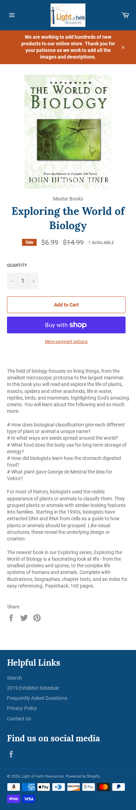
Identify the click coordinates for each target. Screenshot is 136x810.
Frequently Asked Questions (37, 698)
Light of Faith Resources (42, 776)
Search (14, 678)
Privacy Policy (22, 708)
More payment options (66, 341)
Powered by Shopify (83, 776)
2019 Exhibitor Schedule (33, 688)
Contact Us (19, 718)
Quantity (17, 265)
